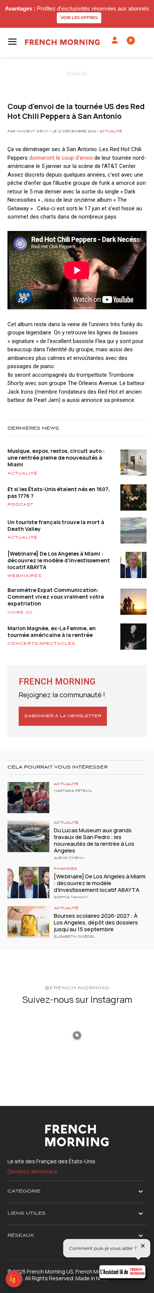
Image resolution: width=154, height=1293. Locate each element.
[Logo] (62, 42)
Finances (65, 869)
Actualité (110, 131)
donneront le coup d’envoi (61, 157)
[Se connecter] (115, 40)
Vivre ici (20, 612)
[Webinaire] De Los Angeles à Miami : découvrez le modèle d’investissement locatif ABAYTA (58, 560)
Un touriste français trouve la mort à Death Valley (55, 525)
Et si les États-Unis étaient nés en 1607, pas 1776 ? (58, 492)
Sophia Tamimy (71, 897)
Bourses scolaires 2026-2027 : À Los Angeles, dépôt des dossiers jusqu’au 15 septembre (96, 922)
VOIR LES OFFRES (79, 17)
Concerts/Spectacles (41, 643)
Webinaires (24, 576)
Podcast (20, 504)
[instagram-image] (30, 1034)
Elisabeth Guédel (74, 937)
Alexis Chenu (69, 858)
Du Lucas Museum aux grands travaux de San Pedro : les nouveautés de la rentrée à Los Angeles (94, 840)
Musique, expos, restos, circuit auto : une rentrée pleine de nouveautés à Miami (56, 457)
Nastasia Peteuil (73, 791)
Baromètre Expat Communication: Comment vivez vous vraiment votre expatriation (55, 596)
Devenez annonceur (32, 1171)
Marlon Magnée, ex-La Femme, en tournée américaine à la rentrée (51, 631)
